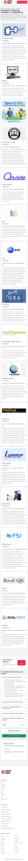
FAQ (2, 797)
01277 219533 (6, 260)
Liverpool (16, 850)
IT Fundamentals (4, 807)
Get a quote (3, 787)
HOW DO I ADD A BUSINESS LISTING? (11, 677)
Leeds (16, 845)
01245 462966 (6, 83)
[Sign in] (15, 2)
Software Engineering (5, 816)
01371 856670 (6, 344)
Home (2, 782)
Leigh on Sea (4, 424)
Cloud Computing (4, 823)
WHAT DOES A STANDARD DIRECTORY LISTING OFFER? (12, 707)
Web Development (5, 811)
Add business (21, 662)
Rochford (4, 383)
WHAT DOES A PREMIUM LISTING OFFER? (13, 713)
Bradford (3, 844)
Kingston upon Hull (18, 843)
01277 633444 (6, 224)
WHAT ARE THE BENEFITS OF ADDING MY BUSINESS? (13, 719)
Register (2, 794)
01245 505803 (6, 40)
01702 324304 (6, 465)
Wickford (4, 189)
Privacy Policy (4, 799)
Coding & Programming (6, 809)
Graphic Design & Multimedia (7, 828)
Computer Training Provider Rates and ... (14, 746)
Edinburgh (17, 838)
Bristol (2, 846)
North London (8, 508)
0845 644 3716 (6, 627)
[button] (24, 725)
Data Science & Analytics (6, 818)
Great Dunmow (5, 346)
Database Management (5, 821)
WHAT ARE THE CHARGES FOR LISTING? (12, 702)
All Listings (3, 785)
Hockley (3, 309)
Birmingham (3, 839)
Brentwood (4, 263)
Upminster (4, 549)
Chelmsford (4, 43)
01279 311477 (5, 590)
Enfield (3, 508)
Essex (8, 43)
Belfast (2, 836)
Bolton (2, 841)
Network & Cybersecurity (6, 814)
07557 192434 (6, 144)
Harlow (3, 593)
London (13, 508)
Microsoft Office (4, 826)
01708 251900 (6, 546)
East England (12, 43)
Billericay (4, 226)
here (8, 680)
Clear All (22, 725)
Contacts (2, 789)
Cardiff (2, 848)
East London (9, 549)
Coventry (3, 851)
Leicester (16, 847)
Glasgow (16, 840)
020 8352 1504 (6, 506)
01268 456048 (6, 187)
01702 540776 (6, 380)
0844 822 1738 (6, 307)
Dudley (16, 836)
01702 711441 (5, 421)
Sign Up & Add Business (14, 736)
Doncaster (3, 853)
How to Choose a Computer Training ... (14, 752)
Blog (2, 792)
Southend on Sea (5, 468)
